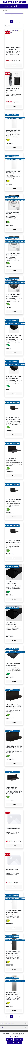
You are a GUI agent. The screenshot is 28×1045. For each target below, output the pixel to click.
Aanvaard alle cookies (14, 1042)
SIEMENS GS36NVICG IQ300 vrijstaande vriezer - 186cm (13, 993)
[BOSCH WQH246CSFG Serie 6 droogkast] (14, 243)
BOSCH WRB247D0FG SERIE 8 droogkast (13, 377)
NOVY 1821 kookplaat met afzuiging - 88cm (13, 418)
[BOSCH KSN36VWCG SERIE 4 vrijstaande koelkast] (14, 161)
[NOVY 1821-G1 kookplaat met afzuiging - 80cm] (14, 449)
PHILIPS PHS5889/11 (13, 869)
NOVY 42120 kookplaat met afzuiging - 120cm (14, 747)
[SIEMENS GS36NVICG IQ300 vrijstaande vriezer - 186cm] (14, 983)
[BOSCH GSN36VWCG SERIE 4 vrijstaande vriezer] (14, 120)
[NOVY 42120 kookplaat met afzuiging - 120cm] (14, 736)
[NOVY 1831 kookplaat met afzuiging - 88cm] (14, 490)
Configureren (18, 1039)
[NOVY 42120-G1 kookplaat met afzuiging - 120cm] (14, 777)
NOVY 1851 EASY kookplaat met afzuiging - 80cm (12, 582)
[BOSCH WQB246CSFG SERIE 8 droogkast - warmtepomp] (14, 202)
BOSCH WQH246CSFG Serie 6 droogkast (13, 254)
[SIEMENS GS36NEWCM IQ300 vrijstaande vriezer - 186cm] (14, 901)
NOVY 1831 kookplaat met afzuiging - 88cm (13, 500)
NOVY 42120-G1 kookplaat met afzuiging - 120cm (12, 788)
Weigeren (9, 1039)
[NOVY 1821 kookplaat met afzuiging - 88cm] (14, 408)
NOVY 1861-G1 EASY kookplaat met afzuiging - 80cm (13, 664)
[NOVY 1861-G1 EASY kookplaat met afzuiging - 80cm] (14, 654)
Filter (15, 15)
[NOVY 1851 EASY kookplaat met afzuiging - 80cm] (14, 572)
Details (14, 65)
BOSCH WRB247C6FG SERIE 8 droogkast (13, 336)
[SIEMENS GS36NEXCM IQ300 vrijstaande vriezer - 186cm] (14, 942)
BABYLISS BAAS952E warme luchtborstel (13, 48)
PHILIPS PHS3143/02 (13, 828)
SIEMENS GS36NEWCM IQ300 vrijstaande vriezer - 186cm (14, 911)
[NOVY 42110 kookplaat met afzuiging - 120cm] (14, 695)
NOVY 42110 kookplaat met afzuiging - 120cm (13, 705)
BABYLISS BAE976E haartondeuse (12, 89)
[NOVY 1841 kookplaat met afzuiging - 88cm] (14, 531)
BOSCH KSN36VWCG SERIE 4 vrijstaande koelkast (13, 172)
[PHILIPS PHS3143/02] (14, 818)
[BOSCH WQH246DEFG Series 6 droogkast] (14, 284)
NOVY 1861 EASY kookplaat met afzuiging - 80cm (12, 623)
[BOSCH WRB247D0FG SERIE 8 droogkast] (14, 366)
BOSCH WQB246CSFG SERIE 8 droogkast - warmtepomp (13, 213)
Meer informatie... (14, 1036)
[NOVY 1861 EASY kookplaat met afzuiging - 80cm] (14, 613)
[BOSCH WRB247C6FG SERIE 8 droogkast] (14, 325)
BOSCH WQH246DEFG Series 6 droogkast (13, 295)
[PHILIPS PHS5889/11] (14, 859)
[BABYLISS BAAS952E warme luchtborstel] (14, 38)
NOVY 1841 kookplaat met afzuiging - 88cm (13, 541)
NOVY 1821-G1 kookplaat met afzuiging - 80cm (12, 459)
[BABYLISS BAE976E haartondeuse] (14, 79)
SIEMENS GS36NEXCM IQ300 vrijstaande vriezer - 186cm (13, 952)
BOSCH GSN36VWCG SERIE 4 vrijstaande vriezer (13, 131)
